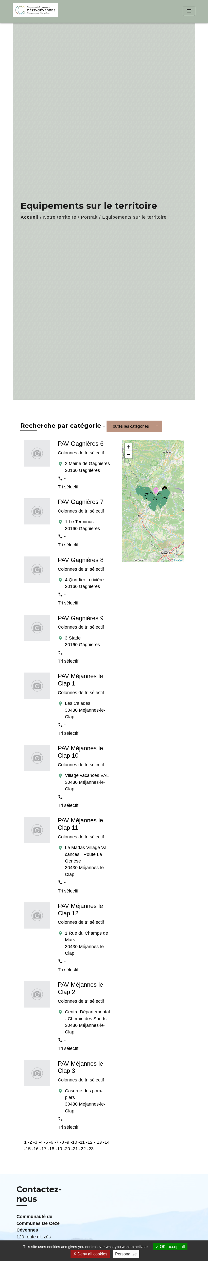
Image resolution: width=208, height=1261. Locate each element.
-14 (106, 1142)
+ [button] (128, 447)
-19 (59, 1148)
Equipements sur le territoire (134, 217)
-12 (89, 1142)
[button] (134, 426)
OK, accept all (172, 1246)
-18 (51, 1148)
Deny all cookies (91, 1254)
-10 (74, 1142)
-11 (81, 1142)
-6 (51, 1142)
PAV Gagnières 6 (80, 443)
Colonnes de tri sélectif (81, 452)
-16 (35, 1148)
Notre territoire (59, 217)
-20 (66, 1148)
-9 (67, 1142)
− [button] (128, 454)
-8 (62, 1142)
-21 (74, 1148)
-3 (35, 1142)
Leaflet (178, 560)
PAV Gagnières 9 (80, 618)
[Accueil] (44, 11)
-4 (41, 1142)
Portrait (89, 217)
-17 (43, 1148)
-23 (90, 1148)
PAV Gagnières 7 (80, 501)
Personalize (126, 1254)
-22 (82, 1148)
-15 (27, 1148)
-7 (57, 1142)
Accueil (30, 217)
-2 (30, 1142)
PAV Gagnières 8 (80, 559)
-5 (46, 1142)
